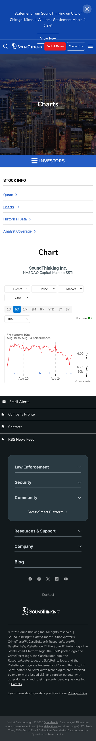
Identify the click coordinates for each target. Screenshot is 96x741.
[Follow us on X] (48, 578)
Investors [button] (51, 161)
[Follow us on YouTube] (65, 578)
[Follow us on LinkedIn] (56, 578)
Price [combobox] (44, 289)
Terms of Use (55, 734)
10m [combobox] (10, 319)
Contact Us (76, 46)
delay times (51, 726)
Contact (48, 594)
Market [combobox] (71, 289)
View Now (48, 38)
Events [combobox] (17, 289)
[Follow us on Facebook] (30, 578)
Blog (19, 562)
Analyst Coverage (17, 231)
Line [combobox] (18, 297)
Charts (8, 207)
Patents (16, 684)
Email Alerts (18, 401)
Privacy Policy (77, 693)
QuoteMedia (51, 722)
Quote (8, 195)
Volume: (81, 318)
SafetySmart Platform (46, 512)
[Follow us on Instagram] (39, 578)
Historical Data (15, 219)
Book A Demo (55, 46)
